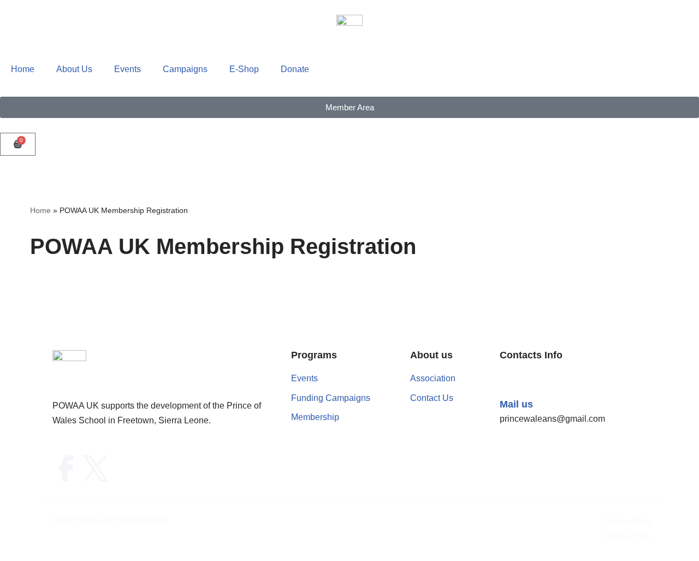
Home (22, 69)
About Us (74, 69)
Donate (295, 69)
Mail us (516, 404)
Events (127, 69)
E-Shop (244, 69)
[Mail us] (511, 382)
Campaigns (185, 69)
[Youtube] (125, 468)
